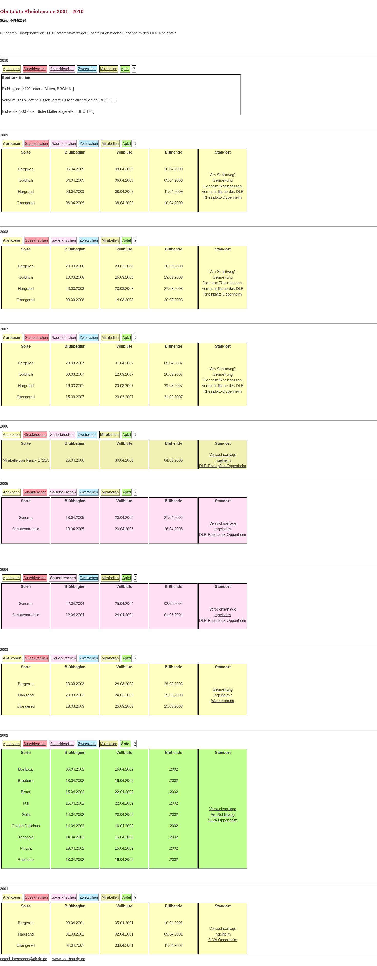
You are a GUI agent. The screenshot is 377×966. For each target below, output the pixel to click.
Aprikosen (11, 69)
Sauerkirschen (62, 69)
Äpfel (125, 69)
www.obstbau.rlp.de (68, 959)
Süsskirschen (34, 69)
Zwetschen (87, 69)
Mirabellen (108, 69)
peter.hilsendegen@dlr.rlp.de (23, 959)
